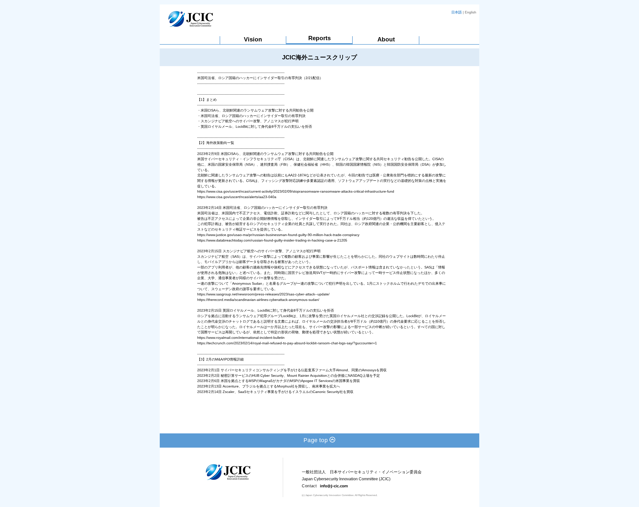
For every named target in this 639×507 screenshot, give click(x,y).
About (386, 39)
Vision (253, 39)
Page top (316, 440)
